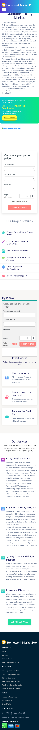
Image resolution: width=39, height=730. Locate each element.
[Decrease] (22, 196)
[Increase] (32, 196)
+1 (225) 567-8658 (13, 713)
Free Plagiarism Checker (10, 671)
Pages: (5, 338)
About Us (5, 655)
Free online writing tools (10, 662)
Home (4, 652)
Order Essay (10, 118)
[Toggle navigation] (4, 9)
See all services (19, 622)
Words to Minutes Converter (12, 685)
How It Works (7, 659)
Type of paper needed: (11, 311)
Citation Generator (8, 678)
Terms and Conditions (9, 697)
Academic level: (9, 320)
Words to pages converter (11, 688)
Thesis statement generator (11, 674)
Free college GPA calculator (11, 681)
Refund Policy (6, 704)
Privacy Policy (7, 700)
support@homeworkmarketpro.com (15, 717)
